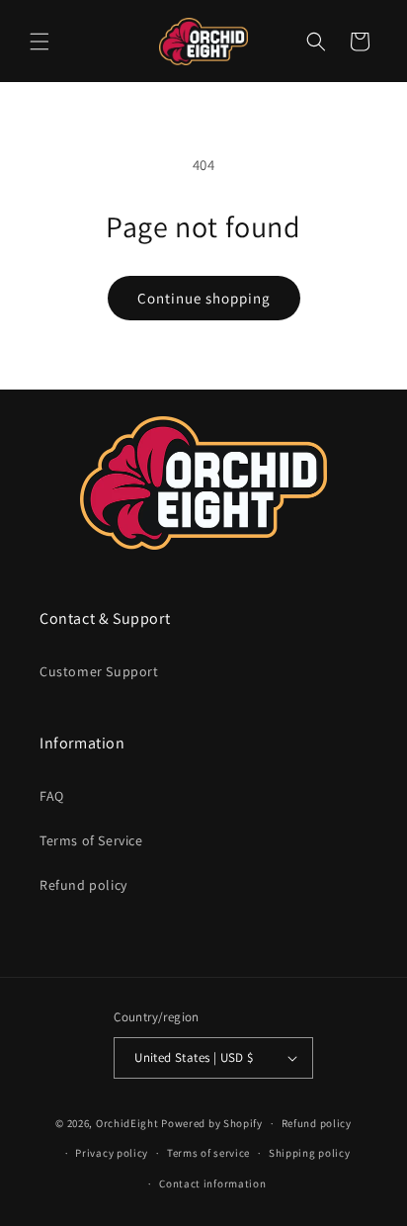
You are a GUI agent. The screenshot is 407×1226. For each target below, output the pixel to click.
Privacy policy (111, 1153)
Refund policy (83, 885)
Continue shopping (204, 298)
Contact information (212, 1183)
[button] (39, 41)
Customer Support (99, 671)
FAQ (52, 796)
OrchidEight (127, 1123)
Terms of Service (91, 840)
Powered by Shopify (212, 1123)
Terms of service (208, 1153)
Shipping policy (310, 1153)
